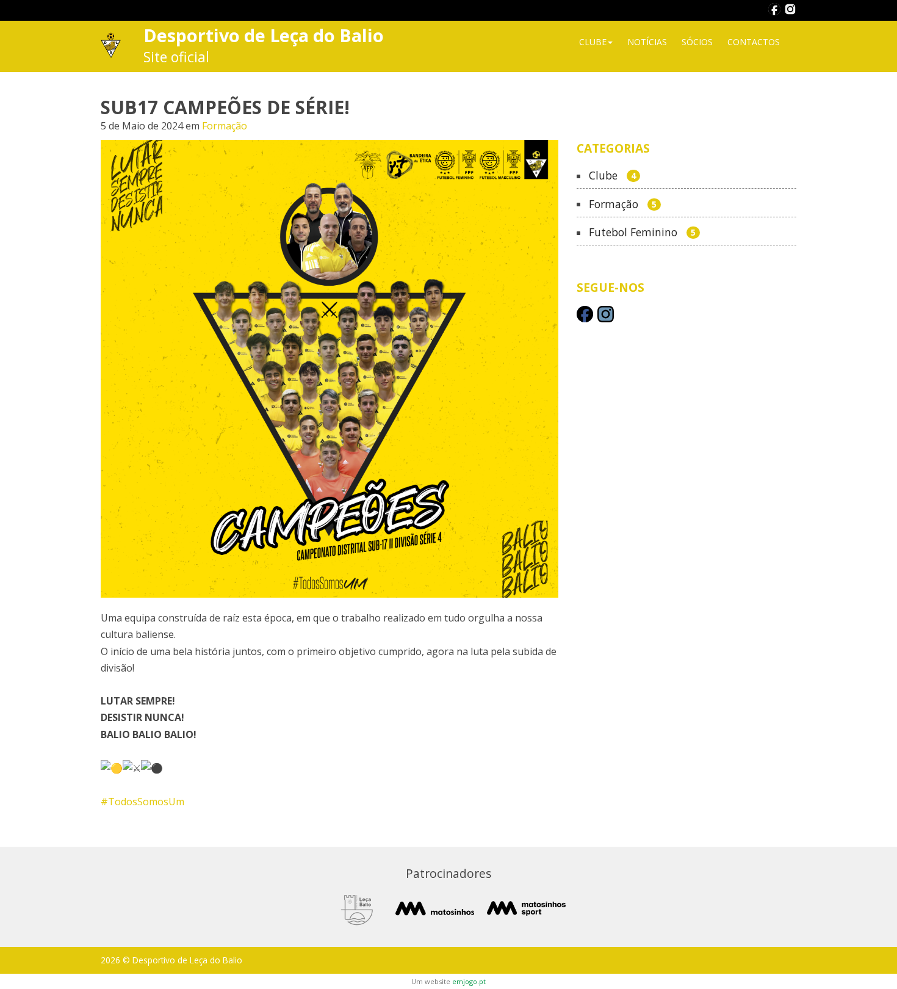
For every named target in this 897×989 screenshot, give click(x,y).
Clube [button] (593, 42)
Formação (224, 125)
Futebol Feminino (642, 232)
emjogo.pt (469, 981)
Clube (612, 176)
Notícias (647, 42)
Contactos (753, 42)
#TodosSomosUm (142, 801)
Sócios (697, 42)
